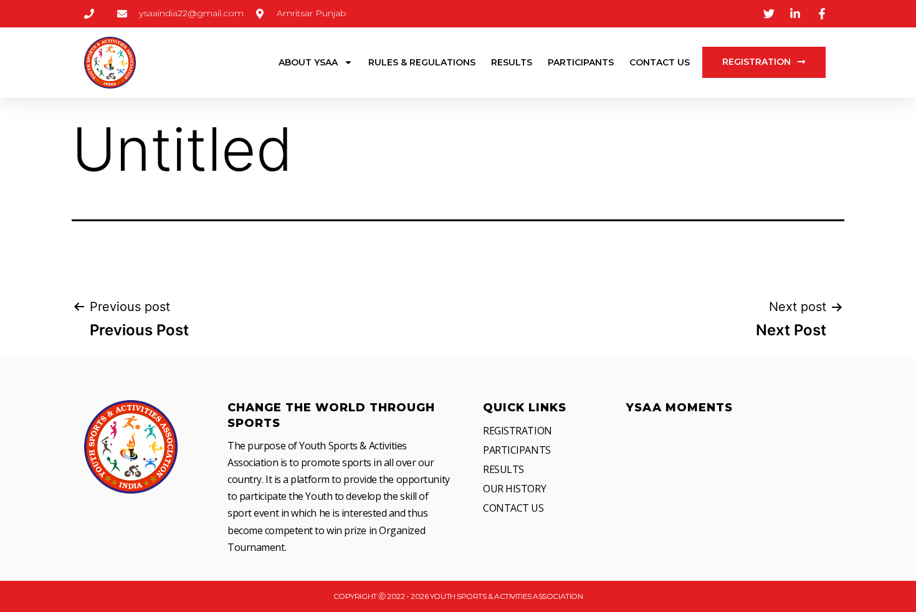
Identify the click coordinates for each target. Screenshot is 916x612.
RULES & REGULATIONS (421, 62)
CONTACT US (659, 62)
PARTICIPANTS (581, 62)
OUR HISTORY (514, 488)
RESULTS (511, 62)
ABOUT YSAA (308, 62)
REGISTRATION (517, 430)
